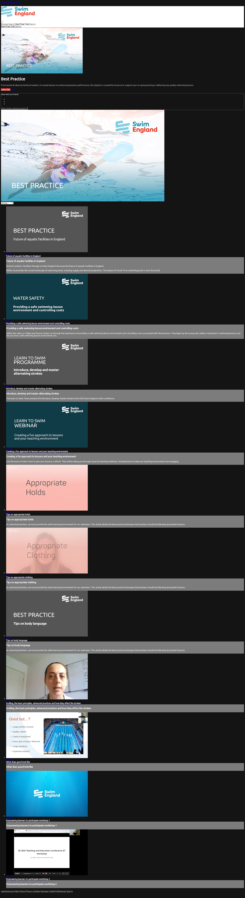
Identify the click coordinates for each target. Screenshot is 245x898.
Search (11, 24)
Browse (4, 24)
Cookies (37, 891)
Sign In (18, 26)
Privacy (29, 891)
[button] (2, 22)
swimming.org (7, 891)
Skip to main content (10, 2)
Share (13, 89)
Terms (22, 891)
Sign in (32, 24)
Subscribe (5, 89)
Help (17, 891)
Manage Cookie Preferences (54, 891)
